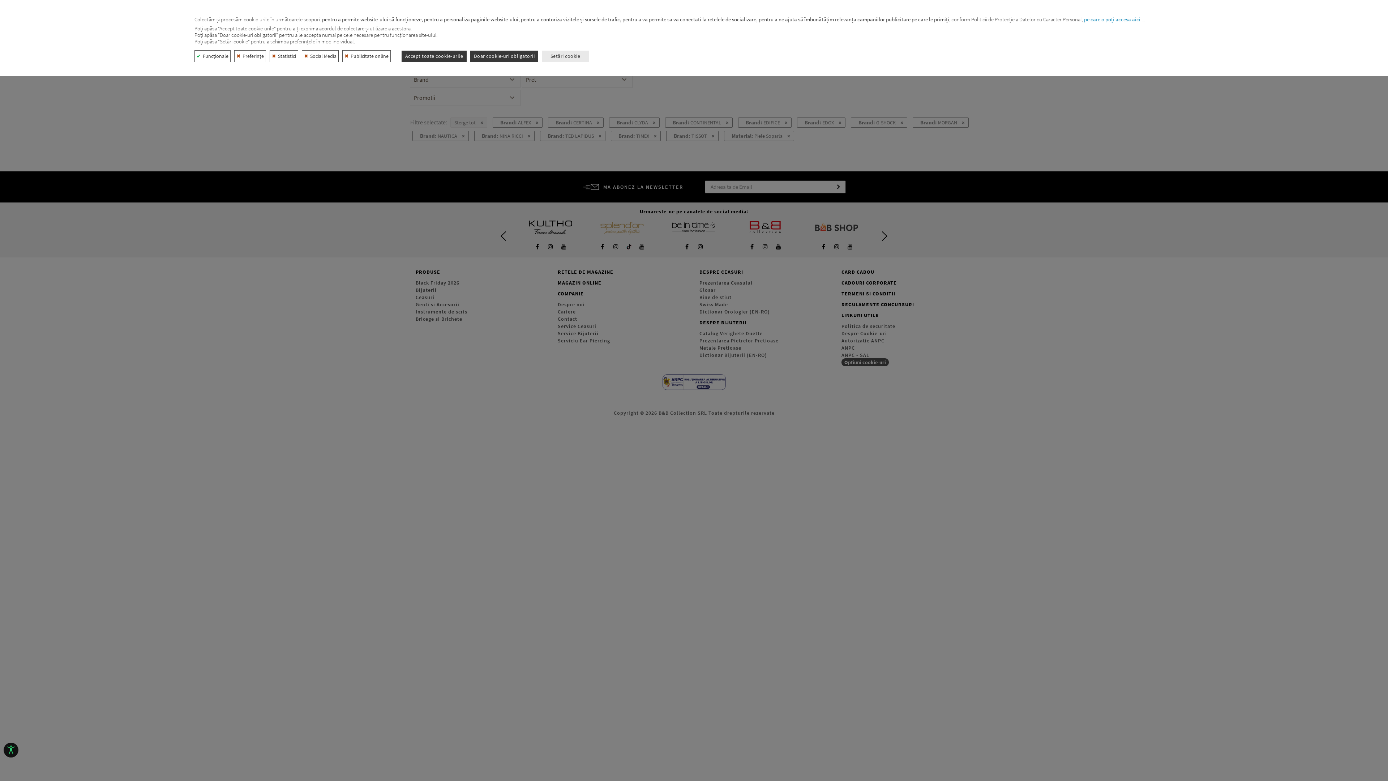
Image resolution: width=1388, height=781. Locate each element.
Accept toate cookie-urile (434, 56)
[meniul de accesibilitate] (11, 750)
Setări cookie (566, 56)
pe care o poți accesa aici (1112, 19)
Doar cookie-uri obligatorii (504, 56)
